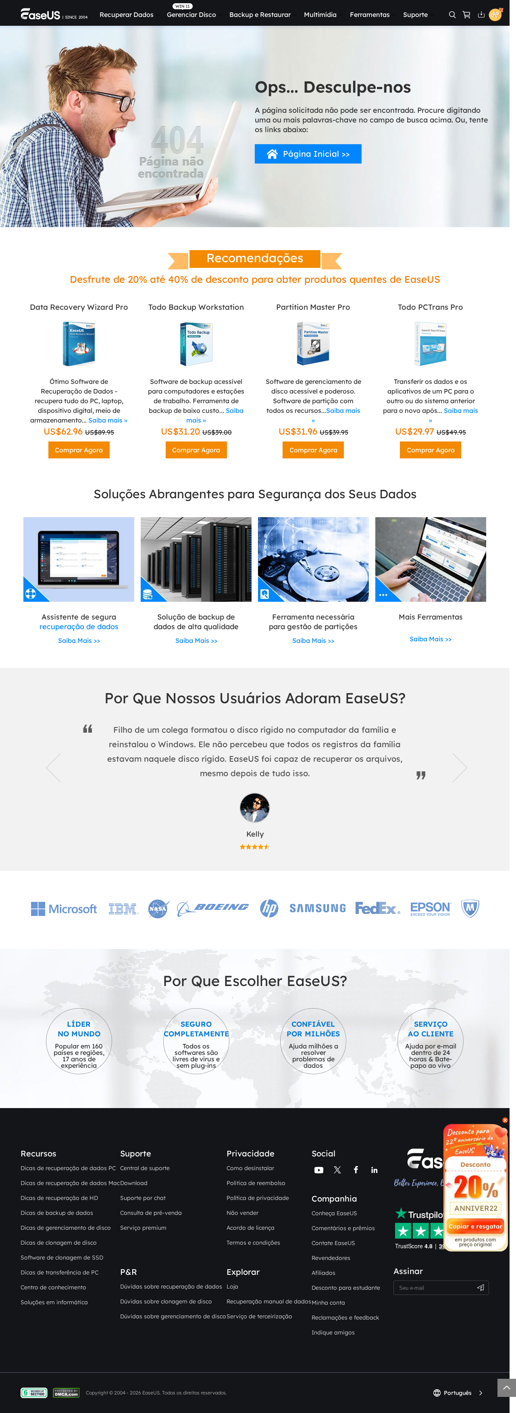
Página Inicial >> (316, 154)
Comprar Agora (79, 450)
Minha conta (328, 1302)
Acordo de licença (251, 1227)
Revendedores (331, 1258)
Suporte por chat (143, 1198)
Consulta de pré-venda (151, 1212)
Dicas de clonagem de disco (59, 1242)
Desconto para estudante (346, 1287)
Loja (232, 1286)
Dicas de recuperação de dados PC (68, 1168)
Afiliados (323, 1272)
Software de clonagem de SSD (62, 1257)
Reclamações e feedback (345, 1317)
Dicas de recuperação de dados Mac (70, 1183)
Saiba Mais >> (79, 640)
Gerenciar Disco (191, 14)
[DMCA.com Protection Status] (68, 1393)
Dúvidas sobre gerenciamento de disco (173, 1316)
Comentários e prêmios (343, 1228)
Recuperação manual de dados (269, 1301)
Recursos (38, 1153)
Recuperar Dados (127, 14)
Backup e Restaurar (260, 14)
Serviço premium (143, 1227)
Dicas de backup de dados (57, 1212)
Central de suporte (145, 1168)
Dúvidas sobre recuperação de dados (171, 1286)
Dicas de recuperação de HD (59, 1198)
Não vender (242, 1212)
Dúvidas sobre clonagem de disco (166, 1301)
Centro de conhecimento (53, 1287)
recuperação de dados (79, 626)
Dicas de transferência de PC (59, 1272)
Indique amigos (333, 1332)
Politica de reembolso (256, 1183)
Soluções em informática (54, 1302)
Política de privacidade (258, 1198)
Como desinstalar (250, 1168)
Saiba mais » (107, 420)
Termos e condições (253, 1242)
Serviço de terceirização (259, 1316)
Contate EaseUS (333, 1243)
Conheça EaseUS (334, 1213)
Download (134, 1183)
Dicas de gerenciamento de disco (66, 1227)
